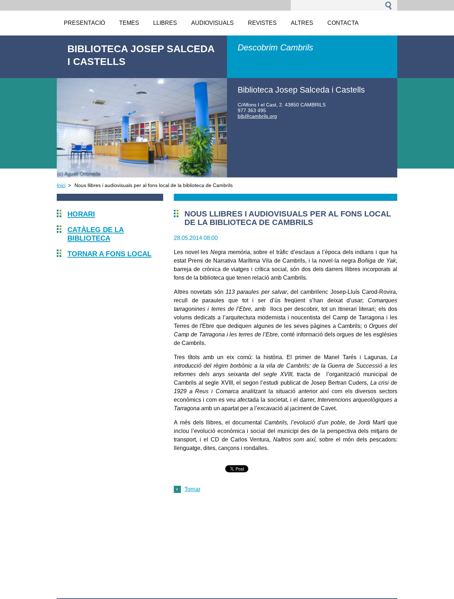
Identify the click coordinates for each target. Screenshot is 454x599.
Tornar (192, 489)
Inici (61, 185)
